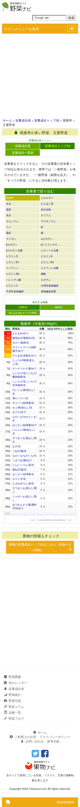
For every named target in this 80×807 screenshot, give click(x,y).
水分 (8, 203)
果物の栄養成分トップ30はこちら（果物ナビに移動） (40, 547)
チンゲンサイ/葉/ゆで (24, 368)
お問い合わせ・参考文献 (42, 741)
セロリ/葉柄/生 (20, 342)
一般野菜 (57, 307)
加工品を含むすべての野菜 (23, 312)
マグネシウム (48, 221)
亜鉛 (8, 233)
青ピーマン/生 (20, 398)
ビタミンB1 (12, 262)
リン (8, 227)
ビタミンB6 (12, 274)
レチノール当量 (49, 250)
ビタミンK (47, 256)
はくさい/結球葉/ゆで (24, 425)
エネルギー (47, 198)
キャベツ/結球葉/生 (23, 402)
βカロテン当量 (14, 250)
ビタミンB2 (47, 262)
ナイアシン (12, 268)
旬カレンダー (18, 682)
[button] (6, 513)
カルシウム (12, 221)
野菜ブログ (16, 718)
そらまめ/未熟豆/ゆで (24, 355)
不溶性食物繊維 (15, 291)
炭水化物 (46, 209)
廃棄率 (10, 198)
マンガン (11, 239)
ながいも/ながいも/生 (24, 455)
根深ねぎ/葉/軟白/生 (23, 338)
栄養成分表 (23, 120)
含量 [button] (41, 328)
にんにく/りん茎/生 (23, 464)
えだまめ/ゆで (20, 333)
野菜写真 (15, 700)
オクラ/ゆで (19, 412)
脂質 (8, 209)
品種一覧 (15, 712)
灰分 (8, 215)
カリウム (46, 215)
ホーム (7, 120)
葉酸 (43, 274)
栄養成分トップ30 (46, 120)
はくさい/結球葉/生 (23, 474)
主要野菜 (22, 307)
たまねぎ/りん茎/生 (23, 483)
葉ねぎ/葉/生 (19, 469)
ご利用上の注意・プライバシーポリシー (42, 737)
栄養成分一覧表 (23, 152)
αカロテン (47, 239)
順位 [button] (7, 328)
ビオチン (46, 279)
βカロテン (11, 244)
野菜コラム (16, 706)
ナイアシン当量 (49, 268)
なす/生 (16, 446)
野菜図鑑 (15, 676)
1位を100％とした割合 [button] (60, 328)
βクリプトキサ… (50, 244)
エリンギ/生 (19, 478)
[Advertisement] (40, 76)
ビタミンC (12, 285)
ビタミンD (12, 256)
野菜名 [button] (16, 328)
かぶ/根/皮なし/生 (22, 407)
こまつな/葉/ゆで (22, 460)
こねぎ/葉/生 (19, 451)
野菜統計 (15, 694)
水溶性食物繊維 (49, 285)
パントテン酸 (13, 279)
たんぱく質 (47, 203)
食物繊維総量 (48, 291)
